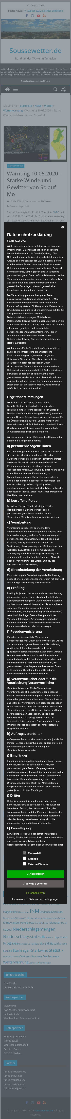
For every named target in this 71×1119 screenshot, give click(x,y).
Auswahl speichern (35, 883)
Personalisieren (35, 893)
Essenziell (34, 853)
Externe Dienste (38, 864)
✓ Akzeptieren (35, 873)
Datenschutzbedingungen (44, 899)
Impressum (18, 899)
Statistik (33, 858)
